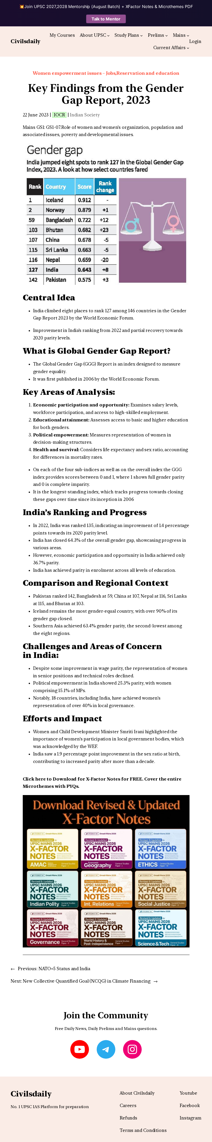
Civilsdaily (25, 41)
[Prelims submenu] (166, 35)
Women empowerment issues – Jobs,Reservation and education (106, 73)
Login (195, 41)
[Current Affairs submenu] (188, 48)
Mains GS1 (33, 127)
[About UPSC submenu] (108, 35)
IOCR (59, 114)
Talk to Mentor (106, 18)
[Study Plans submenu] (141, 35)
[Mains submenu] (188, 35)
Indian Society (85, 114)
